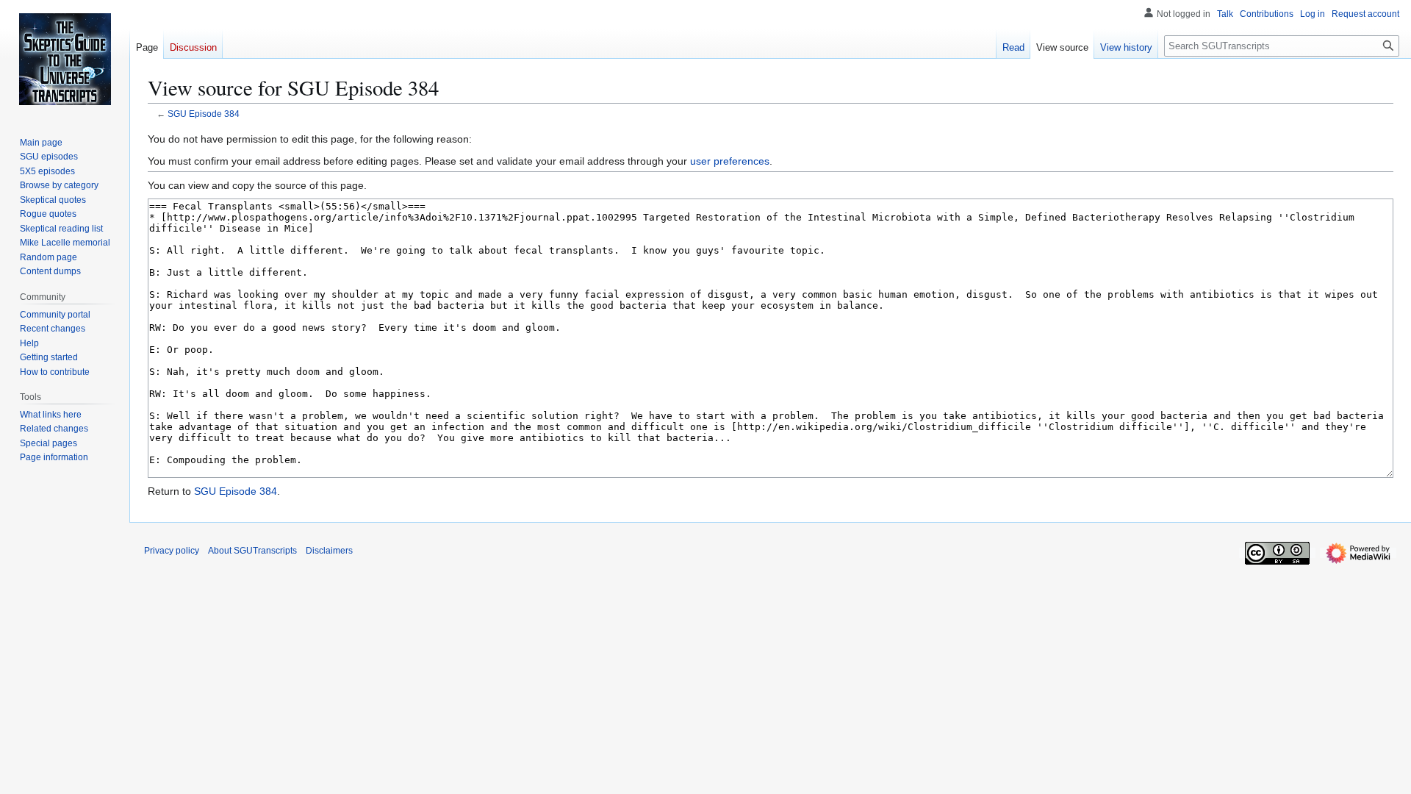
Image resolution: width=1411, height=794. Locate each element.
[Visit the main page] (64, 59)
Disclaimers (329, 551)
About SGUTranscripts (252, 551)
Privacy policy (171, 551)
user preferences (729, 161)
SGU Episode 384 (204, 113)
